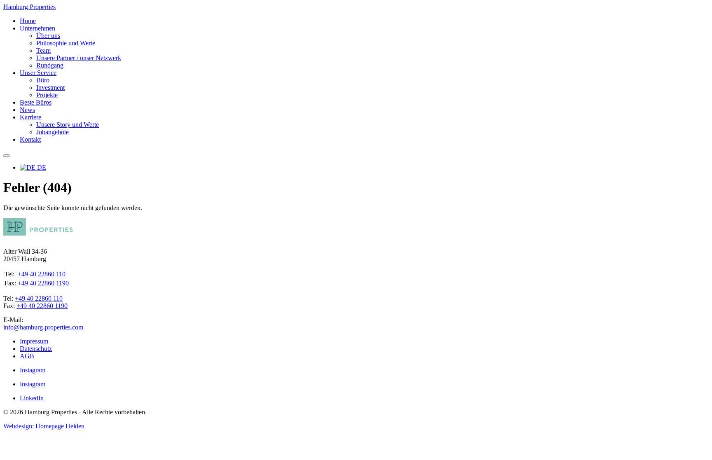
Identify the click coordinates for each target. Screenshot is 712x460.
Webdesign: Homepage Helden (43, 426)
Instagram (32, 370)
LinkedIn (32, 398)
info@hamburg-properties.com (43, 327)
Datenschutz (36, 348)
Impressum (34, 341)
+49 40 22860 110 (42, 274)
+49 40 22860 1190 (43, 283)
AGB (27, 356)
